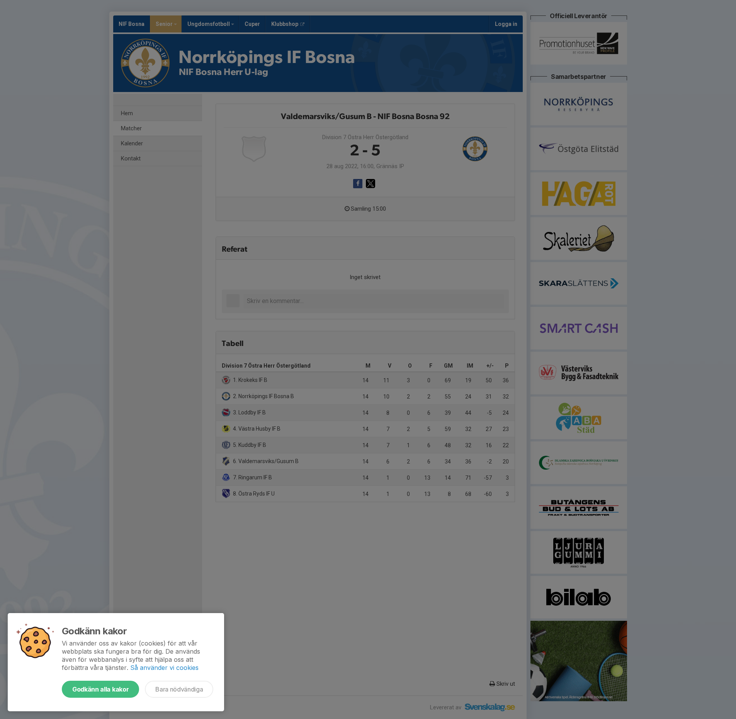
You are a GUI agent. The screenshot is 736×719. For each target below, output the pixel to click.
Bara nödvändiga (179, 689)
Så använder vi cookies (164, 667)
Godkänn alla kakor (100, 689)
